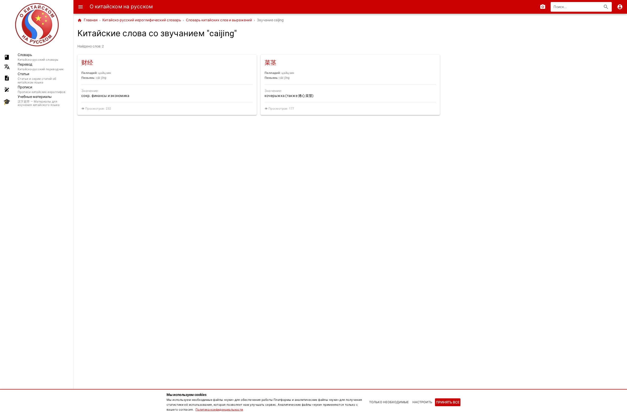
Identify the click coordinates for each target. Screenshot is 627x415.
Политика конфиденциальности (219, 409)
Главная (87, 20)
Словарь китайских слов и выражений (219, 20)
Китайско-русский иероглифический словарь (141, 20)
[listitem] (36, 57)
